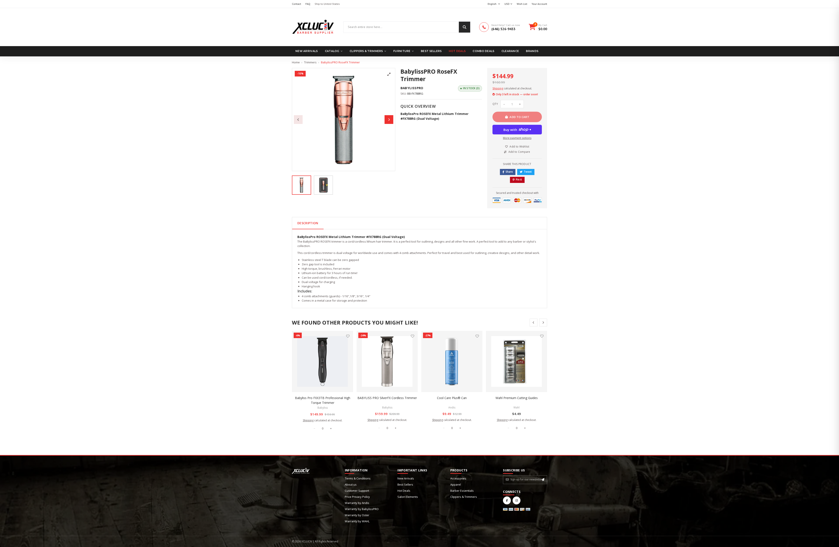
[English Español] (494, 4)
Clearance (510, 51)
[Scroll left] (533, 322)
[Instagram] (516, 500)
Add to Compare (519, 152)
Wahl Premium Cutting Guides (517, 398)
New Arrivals (306, 51)
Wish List (522, 3)
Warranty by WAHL (357, 521)
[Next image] (389, 119)
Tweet (528, 172)
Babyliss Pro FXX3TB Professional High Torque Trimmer (322, 400)
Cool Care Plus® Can (452, 398)
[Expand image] (388, 74)
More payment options (517, 138)
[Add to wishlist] (347, 336)
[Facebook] (507, 500)
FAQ (307, 3)
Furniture (402, 51)
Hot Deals (457, 51)
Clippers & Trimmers (366, 51)
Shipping (497, 88)
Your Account (539, 3)
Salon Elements (407, 497)
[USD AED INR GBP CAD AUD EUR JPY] (508, 4)
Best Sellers (431, 51)
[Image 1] (301, 185)
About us (351, 484)
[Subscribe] (542, 479)
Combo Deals (483, 51)
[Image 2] (323, 185)
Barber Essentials (462, 491)
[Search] (464, 27)
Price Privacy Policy (357, 497)
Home (296, 62)
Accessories (458, 478)
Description (307, 223)
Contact (296, 3)
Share (509, 172)
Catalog (332, 51)
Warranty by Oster (357, 515)
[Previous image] (298, 119)
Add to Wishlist (519, 146)
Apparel (455, 484)
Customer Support (357, 491)
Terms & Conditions (358, 478)
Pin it (519, 179)
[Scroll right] (543, 322)
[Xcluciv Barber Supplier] (313, 27)
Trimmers (310, 62)
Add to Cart (519, 117)
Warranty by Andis (357, 503)
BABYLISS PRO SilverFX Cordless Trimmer (387, 398)
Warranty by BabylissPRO (362, 509)
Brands (532, 51)
